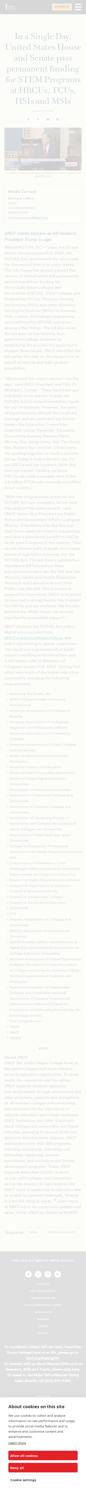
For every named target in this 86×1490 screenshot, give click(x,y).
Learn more (17, 1443)
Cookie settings (23, 1480)
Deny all (17, 1468)
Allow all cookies (24, 1455)
